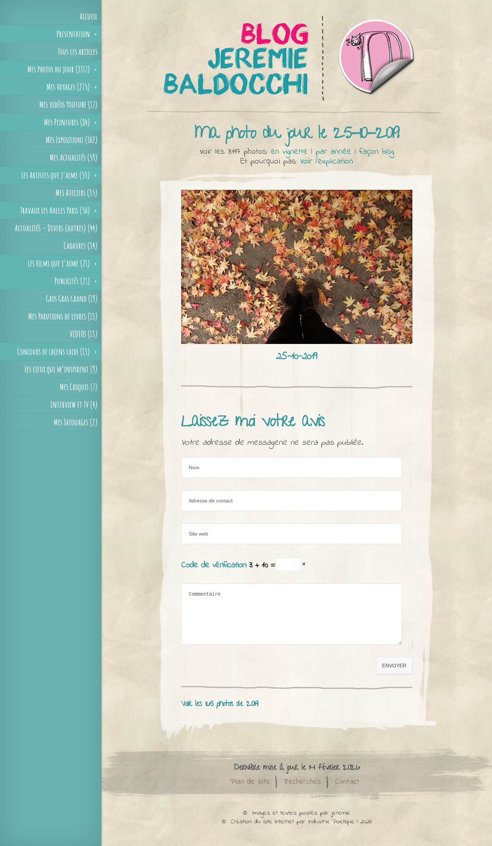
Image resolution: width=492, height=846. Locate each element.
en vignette (289, 152)
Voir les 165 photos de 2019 (219, 704)
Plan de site (250, 781)
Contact (347, 781)
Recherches (302, 781)
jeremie (340, 813)
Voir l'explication (326, 161)
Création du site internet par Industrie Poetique (292, 822)
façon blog (376, 152)
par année (333, 152)
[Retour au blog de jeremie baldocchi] (297, 113)
